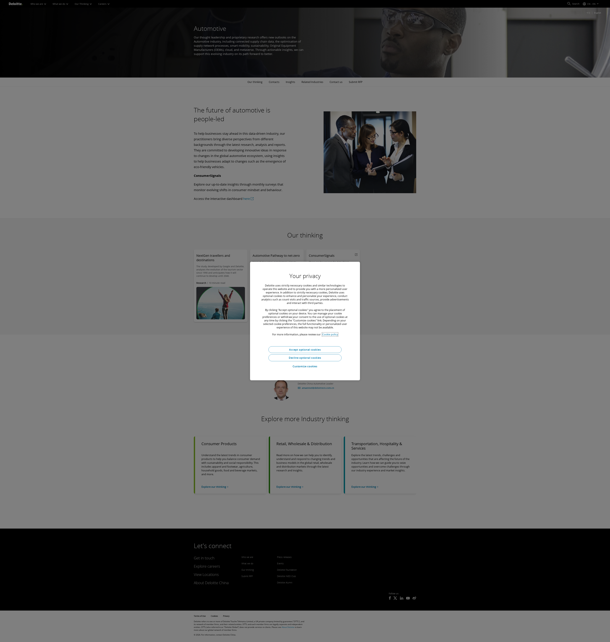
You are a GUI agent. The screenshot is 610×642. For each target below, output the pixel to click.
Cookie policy (330, 334)
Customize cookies (305, 366)
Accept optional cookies (305, 349)
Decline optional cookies (305, 358)
